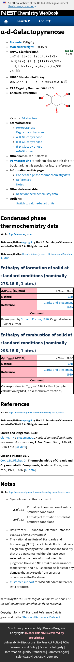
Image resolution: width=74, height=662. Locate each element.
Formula (16, 42)
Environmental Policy (23, 647)
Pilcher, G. (19, 460)
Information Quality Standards (25, 652)
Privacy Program (54, 628)
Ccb (70, 297)
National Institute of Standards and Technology (9, 13)
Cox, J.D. (6, 460)
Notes (20, 184)
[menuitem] (6, 21)
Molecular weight (22, 47)
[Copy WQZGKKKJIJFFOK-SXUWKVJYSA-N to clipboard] (65, 83)
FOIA (66, 642)
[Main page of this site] (6, 21)
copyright (26, 242)
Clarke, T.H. (7, 437)
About (43, 21)
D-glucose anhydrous (30, 132)
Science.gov (24, 656)
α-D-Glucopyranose (29, 137)
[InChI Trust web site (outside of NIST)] (69, 54)
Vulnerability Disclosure (19, 642)
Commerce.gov (57, 652)
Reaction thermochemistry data (37, 194)
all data (21, 447)
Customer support (22, 582)
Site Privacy (15, 628)
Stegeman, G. (25, 437)
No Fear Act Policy (49, 642)
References (23, 180)
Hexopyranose (25, 127)
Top (11, 234)
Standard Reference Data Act (41, 617)
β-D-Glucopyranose (29, 142)
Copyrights (17, 633)
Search (22, 21)
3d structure (30, 118)
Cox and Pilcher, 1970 (35, 319)
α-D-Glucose (24, 151)
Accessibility (33, 628)
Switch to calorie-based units (35, 203)
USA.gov (39, 656)
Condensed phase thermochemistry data (43, 175)
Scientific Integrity (51, 647)
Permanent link (20, 161)
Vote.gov (52, 656)
